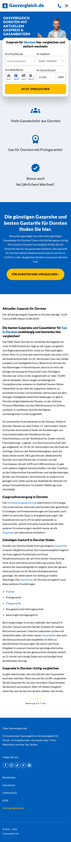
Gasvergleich (27, 735)
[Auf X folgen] (23, 765)
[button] (67, 6)
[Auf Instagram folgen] (11, 765)
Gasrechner (26, 579)
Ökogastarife (13, 603)
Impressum (8, 784)
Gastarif (59, 545)
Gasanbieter (48, 635)
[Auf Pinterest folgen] (29, 765)
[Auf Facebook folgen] (5, 765)
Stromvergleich (46, 735)
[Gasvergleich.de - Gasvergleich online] (23, 5)
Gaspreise (8, 532)
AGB (5, 800)
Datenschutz (9, 792)
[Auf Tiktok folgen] (17, 765)
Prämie (10, 591)
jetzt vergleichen (35, 89)
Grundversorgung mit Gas (21, 502)
